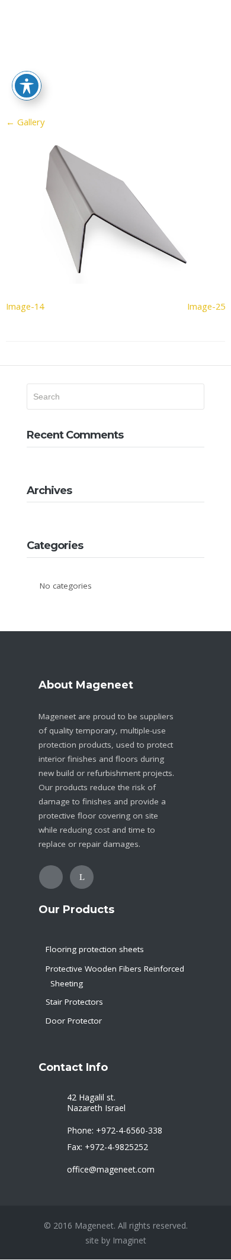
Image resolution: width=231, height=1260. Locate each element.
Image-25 (206, 306)
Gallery (25, 122)
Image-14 (25, 306)
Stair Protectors (74, 1001)
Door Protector (74, 1020)
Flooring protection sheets (95, 949)
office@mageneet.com (111, 1169)
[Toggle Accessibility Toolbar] (26, 86)
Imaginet (129, 1240)
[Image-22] (115, 280)
